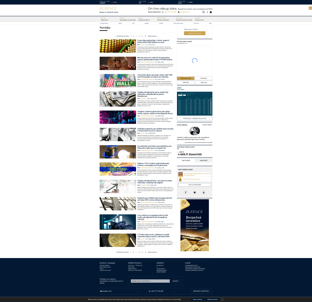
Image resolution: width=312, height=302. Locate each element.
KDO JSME (131, 267)
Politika (161, 23)
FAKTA (101, 268)
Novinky (128, 19)
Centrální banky (104, 23)
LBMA (180, 88)
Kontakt (199, 19)
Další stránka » (152, 36)
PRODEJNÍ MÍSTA (162, 270)
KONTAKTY (160, 263)
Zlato (210, 23)
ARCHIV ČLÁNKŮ (104, 265)
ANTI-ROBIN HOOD (105, 267)
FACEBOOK (160, 265)
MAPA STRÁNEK (161, 272)
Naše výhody (163, 19)
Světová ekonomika (178, 23)
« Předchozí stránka (122, 36)
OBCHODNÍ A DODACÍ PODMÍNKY (195, 268)
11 (145, 36)
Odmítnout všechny (213, 299)
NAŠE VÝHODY (132, 268)
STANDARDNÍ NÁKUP (191, 265)
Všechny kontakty (201, 291)
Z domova (196, 23)
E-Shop (104, 19)
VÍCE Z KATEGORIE (194, 185)
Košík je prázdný (194, 33)
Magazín (147, 23)
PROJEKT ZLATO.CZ (134, 263)
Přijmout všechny (197, 299)
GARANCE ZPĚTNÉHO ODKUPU (194, 270)
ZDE (179, 299)
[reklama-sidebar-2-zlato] (194, 225)
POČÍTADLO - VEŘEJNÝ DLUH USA (194, 118)
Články (120, 23)
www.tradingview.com (182, 43)
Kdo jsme (184, 19)
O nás (144, 19)
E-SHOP (187, 263)
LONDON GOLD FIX (105, 270)
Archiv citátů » (207, 125)
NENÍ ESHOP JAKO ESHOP (192, 267)
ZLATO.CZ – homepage (107, 263)
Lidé (133, 23)
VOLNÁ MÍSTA (161, 268)
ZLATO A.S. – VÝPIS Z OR (135, 265)
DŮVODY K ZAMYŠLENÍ (135, 270)
